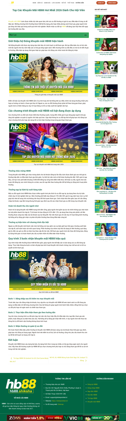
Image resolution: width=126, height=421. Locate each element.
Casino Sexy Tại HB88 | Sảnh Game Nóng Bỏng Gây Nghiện (106, 53)
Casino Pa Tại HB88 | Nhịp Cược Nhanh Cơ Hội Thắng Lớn (106, 30)
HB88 (34, 3)
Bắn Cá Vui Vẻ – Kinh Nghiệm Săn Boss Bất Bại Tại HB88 (106, 215)
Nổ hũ (64, 3)
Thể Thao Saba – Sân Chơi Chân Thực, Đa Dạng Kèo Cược (106, 99)
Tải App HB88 (92, 398)
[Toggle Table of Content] (84, 35)
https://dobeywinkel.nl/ (60, 401)
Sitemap (60, 404)
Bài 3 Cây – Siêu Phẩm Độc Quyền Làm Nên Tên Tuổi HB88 (106, 169)
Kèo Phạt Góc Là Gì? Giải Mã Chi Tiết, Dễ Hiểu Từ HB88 (106, 76)
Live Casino (56, 3)
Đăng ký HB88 (92, 384)
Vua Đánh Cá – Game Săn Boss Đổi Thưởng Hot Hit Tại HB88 (106, 238)
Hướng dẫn (80, 3)
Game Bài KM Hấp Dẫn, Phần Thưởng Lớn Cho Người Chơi (106, 123)
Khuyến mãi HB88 (14, 21)
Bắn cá (40, 3)
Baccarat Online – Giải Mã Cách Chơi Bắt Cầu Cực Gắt (106, 146)
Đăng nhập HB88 (93, 388)
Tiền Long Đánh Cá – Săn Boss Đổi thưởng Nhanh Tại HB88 (106, 192)
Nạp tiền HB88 (93, 391)
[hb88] (19, 3)
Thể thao (70, 3)
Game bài (47, 3)
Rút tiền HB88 (92, 395)
